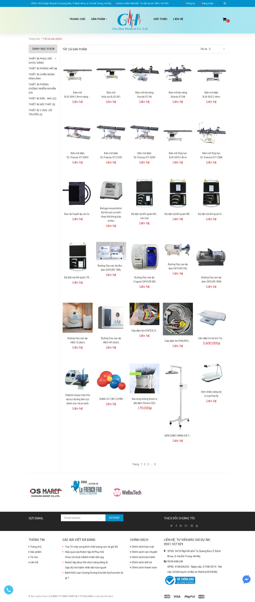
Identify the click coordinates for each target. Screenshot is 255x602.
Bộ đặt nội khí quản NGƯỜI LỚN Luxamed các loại (178, 214)
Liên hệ (33, 562)
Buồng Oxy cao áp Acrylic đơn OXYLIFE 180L (111, 267)
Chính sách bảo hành (143, 557)
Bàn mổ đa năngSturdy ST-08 (178, 94)
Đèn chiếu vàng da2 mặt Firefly (211, 393)
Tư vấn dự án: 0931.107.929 (154, 3)
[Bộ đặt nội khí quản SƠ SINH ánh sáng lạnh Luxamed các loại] (211, 193)
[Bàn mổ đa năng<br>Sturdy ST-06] (145, 72)
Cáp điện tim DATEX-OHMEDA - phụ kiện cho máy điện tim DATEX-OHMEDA (144, 330)
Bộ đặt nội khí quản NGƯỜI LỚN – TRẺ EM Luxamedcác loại (144, 216)
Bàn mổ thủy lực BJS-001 (111, 94)
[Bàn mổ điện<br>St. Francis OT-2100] (111, 133)
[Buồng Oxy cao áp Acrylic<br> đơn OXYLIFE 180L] (111, 251)
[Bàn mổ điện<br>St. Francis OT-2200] (145, 133)
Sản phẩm (98, 19)
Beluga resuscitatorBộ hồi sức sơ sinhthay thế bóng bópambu (111, 214)
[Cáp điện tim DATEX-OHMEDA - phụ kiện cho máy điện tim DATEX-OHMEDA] (145, 314)
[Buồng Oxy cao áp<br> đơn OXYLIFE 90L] (178, 250)
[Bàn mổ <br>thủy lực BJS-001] (111, 72)
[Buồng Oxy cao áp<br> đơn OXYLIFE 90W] (211, 257)
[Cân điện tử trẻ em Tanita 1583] (211, 318)
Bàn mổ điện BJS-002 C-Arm (211, 94)
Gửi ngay (114, 517)
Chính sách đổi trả (141, 562)
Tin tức (33, 557)
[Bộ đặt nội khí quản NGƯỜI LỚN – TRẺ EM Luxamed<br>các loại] (145, 193)
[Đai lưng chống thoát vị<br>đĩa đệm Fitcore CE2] (145, 379)
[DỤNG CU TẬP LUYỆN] (111, 379)
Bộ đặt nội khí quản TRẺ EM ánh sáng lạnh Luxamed (77, 277)
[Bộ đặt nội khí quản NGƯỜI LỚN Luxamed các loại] (178, 193)
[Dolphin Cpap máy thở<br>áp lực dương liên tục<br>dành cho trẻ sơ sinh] (78, 377)
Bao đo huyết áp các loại (77, 214)
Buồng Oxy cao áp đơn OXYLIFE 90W (211, 279)
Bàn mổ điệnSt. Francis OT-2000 (77, 155)
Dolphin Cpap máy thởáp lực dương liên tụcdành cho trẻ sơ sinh (77, 399)
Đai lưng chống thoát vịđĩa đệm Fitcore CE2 (144, 401)
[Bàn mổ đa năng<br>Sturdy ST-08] (178, 72)
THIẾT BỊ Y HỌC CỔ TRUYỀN (40, 112)
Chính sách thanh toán (144, 567)
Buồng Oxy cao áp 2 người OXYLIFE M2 (144, 279)
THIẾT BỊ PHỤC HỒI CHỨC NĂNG (40, 60)
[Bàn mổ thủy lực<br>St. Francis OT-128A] (211, 133)
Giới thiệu (160, 19)
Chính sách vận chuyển (144, 552)
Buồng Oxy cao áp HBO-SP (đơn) (111, 340)
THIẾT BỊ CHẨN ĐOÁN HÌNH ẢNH (42, 76)
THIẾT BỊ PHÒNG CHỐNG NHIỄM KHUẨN (42, 88)
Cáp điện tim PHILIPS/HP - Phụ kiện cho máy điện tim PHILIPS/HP (178, 340)
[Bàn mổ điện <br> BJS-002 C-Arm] (211, 72)
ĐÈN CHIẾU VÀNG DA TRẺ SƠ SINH (178, 435)
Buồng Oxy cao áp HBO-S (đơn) (78, 340)
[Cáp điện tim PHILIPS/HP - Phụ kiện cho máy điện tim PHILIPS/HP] (178, 319)
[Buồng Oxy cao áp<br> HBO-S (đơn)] (78, 318)
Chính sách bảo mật (142, 546)
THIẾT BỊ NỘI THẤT (42, 104)
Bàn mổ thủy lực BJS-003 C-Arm (178, 155)
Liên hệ (178, 19)
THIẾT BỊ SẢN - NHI (42, 98)
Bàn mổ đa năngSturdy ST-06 (144, 94)
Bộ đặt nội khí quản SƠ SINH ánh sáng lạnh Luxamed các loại (211, 214)
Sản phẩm (35, 552)
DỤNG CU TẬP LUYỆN (111, 399)
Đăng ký (190, 3)
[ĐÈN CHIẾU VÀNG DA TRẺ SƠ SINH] (178, 397)
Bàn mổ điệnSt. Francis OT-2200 (144, 155)
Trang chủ (35, 546)
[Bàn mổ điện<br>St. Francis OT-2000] (78, 133)
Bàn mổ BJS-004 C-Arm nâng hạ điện (77, 94)
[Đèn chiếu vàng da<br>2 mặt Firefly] (211, 375)
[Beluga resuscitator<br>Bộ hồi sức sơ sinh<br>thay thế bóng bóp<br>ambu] (111, 190)
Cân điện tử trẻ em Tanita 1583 (211, 338)
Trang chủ (77, 19)
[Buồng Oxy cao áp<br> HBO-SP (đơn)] (111, 318)
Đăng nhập (207, 3)
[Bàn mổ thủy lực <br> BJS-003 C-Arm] (178, 133)
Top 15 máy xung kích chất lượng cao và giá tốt (91, 546)
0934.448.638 (131, 3)
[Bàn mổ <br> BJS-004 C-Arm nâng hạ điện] (78, 72)
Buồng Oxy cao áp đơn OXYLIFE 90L (178, 266)
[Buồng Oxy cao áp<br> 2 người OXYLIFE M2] (145, 257)
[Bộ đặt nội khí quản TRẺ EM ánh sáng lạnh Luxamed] (78, 257)
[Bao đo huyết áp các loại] (78, 193)
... (152, 464)
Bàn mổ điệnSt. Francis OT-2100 (111, 155)
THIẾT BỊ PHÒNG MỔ (43, 68)
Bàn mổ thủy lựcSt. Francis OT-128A (211, 155)
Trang (135, 464)
